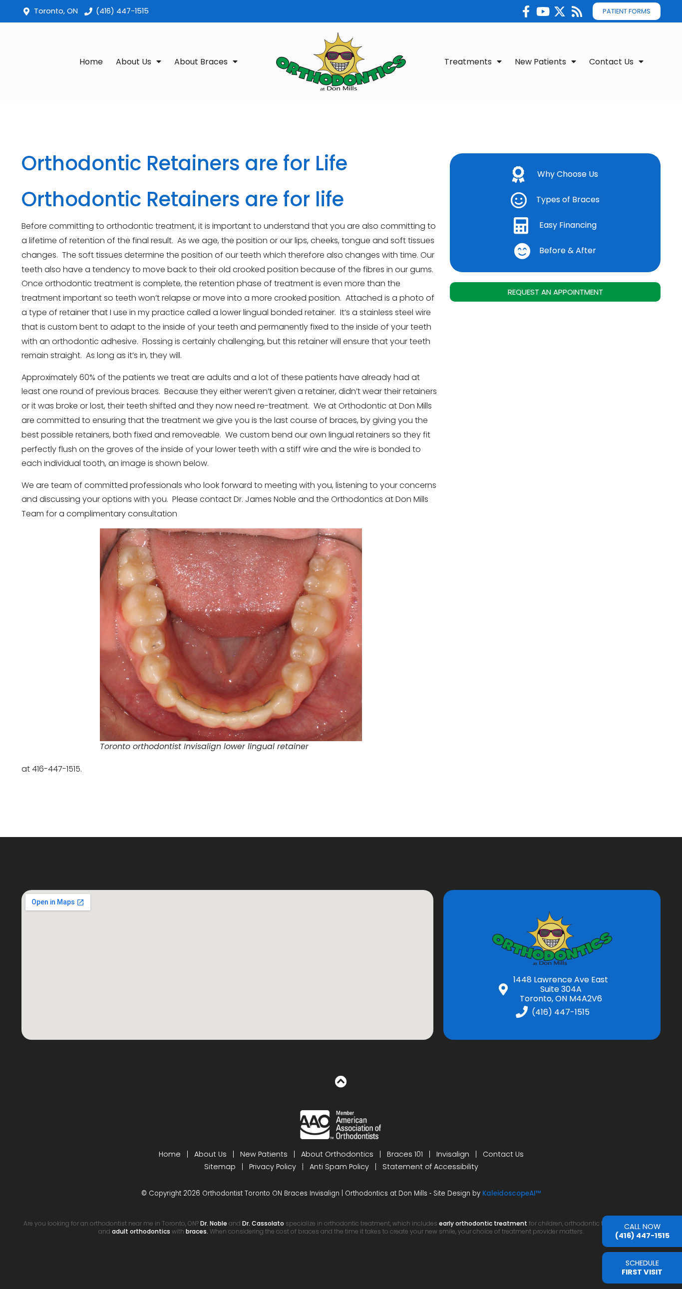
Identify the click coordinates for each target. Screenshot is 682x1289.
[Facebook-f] (526, 11)
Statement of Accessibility (430, 1167)
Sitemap (220, 1167)
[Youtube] (543, 11)
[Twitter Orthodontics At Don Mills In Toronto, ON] (560, 11)
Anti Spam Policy (339, 1167)
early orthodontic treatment (483, 1223)
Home (91, 61)
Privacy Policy (272, 1167)
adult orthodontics (141, 1231)
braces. (198, 1231)
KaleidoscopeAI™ (511, 1194)
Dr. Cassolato (263, 1223)
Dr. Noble (213, 1223)
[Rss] (577, 11)
